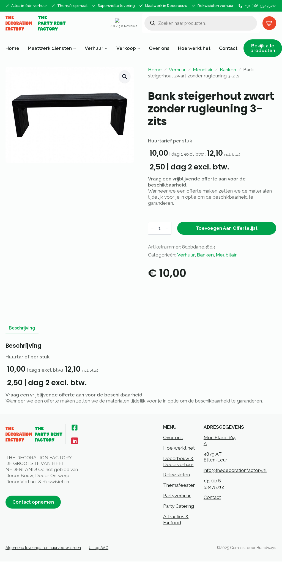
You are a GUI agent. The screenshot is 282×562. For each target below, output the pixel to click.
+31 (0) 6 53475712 (214, 484)
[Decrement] (152, 228)
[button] (124, 76)
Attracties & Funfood (175, 519)
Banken (228, 69)
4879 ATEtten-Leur (215, 457)
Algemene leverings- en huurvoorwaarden (43, 547)
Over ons (159, 48)
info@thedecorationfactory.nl (235, 470)
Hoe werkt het (194, 48)
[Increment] (167, 228)
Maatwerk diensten (50, 48)
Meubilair (203, 69)
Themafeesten (179, 485)
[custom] (74, 427)
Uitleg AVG (98, 547)
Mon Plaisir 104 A (220, 440)
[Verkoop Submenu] (138, 48)
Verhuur (94, 48)
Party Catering (178, 506)
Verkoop (126, 48)
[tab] (22, 328)
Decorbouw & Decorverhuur (178, 461)
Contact (228, 48)
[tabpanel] (141, 373)
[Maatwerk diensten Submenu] (74, 48)
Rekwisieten (176, 474)
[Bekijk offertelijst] (269, 23)
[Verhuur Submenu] (105, 48)
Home (12, 48)
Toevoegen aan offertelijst (227, 228)
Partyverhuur (177, 495)
